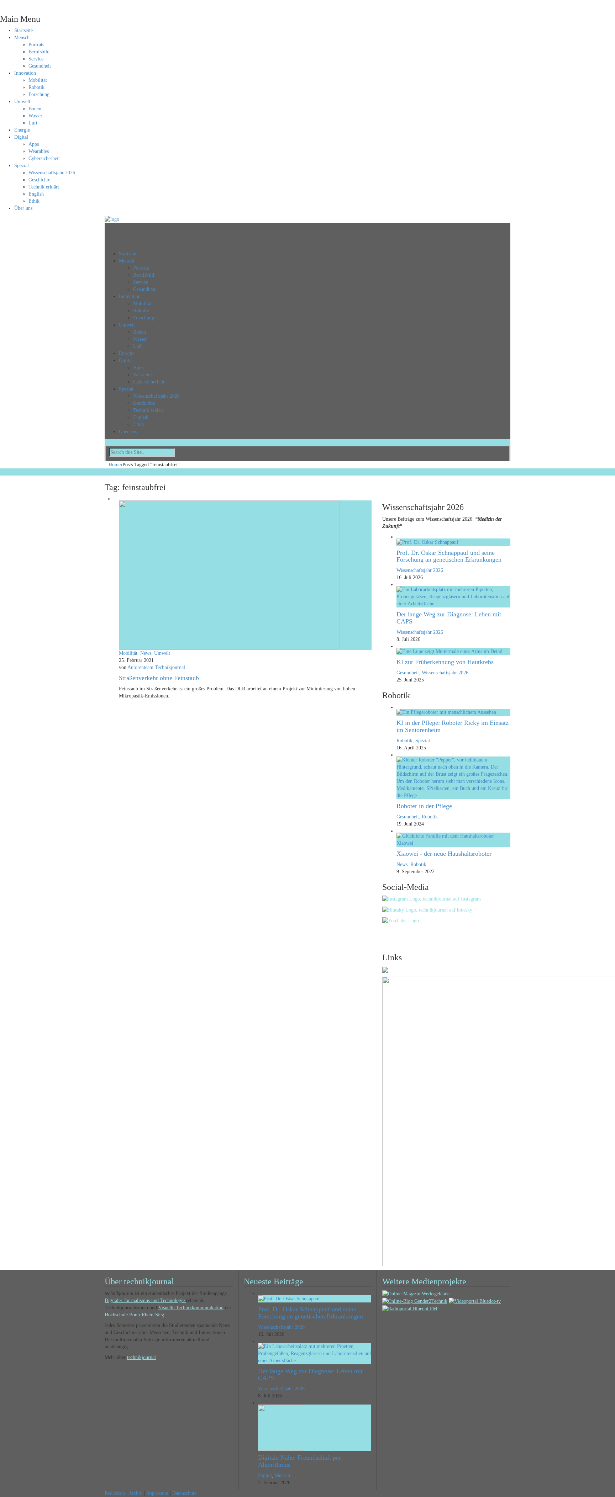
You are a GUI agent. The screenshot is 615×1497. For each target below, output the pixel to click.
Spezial (21, 165)
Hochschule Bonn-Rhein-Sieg (134, 1314)
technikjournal (141, 1357)
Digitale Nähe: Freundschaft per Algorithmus (299, 1461)
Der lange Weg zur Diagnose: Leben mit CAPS (448, 618)
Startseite (23, 30)
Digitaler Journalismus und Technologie (145, 1300)
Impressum (157, 1493)
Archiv (135, 1493)
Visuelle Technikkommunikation (191, 1307)
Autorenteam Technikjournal (156, 667)
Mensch (22, 37)
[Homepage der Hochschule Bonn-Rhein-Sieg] (385, 969)
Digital (21, 137)
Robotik (36, 87)
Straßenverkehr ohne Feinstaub (159, 677)
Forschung (38, 94)
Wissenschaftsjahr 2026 (51, 172)
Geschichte (39, 179)
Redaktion (115, 1493)
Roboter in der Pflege (424, 805)
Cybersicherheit (44, 158)
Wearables (38, 151)
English (36, 194)
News (145, 653)
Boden (34, 108)
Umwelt (22, 101)
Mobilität (37, 80)
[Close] (2, 3)
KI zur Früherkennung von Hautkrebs (445, 661)
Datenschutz (184, 1493)
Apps (33, 144)
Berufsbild (38, 51)
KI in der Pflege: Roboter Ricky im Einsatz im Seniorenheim (452, 726)
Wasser (35, 115)
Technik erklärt (43, 187)
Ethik (34, 201)
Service (35, 59)
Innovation (25, 73)
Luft (32, 123)
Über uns (23, 208)
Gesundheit (39, 66)
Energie (22, 130)
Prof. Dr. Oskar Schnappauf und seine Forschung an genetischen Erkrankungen (448, 556)
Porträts (36, 44)
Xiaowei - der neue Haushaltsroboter (444, 853)
